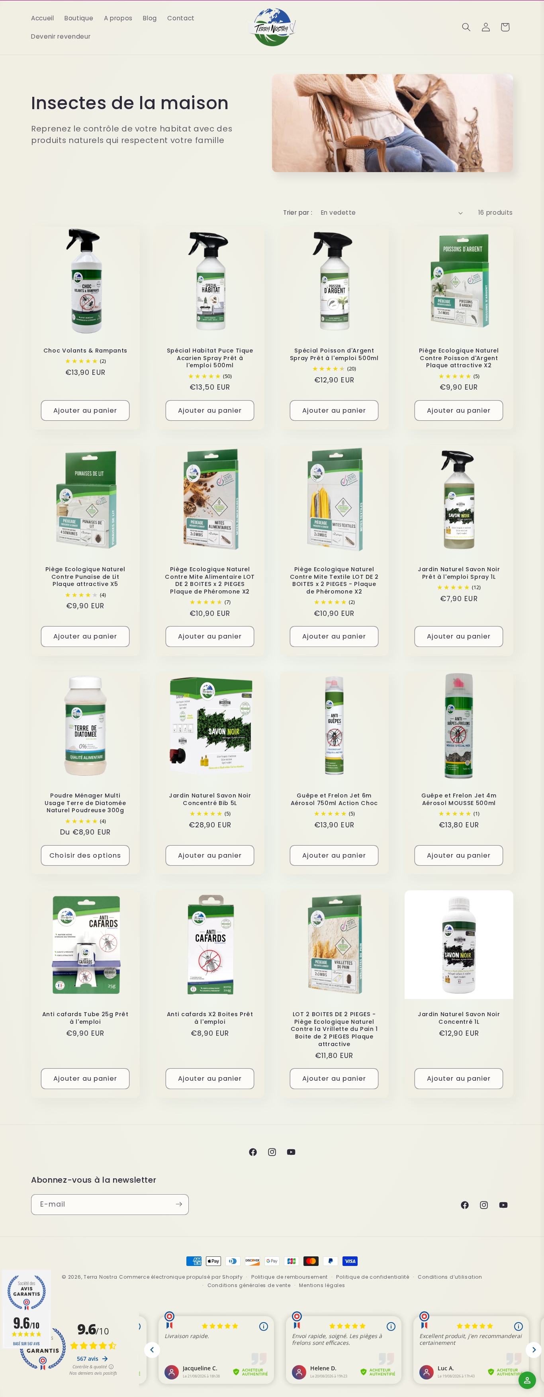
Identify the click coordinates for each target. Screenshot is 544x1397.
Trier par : (297, 212)
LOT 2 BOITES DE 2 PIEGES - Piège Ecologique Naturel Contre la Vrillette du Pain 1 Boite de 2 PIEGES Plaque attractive (334, 1029)
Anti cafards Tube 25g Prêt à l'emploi (85, 1018)
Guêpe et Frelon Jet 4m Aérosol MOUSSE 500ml (458, 799)
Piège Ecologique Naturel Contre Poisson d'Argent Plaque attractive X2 (459, 358)
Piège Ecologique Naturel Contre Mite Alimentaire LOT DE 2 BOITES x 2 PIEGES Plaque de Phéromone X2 (210, 580)
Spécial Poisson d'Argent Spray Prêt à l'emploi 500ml (334, 354)
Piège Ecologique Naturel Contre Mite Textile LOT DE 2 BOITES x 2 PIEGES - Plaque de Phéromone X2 (334, 580)
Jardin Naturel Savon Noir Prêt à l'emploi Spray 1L (459, 573)
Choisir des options (85, 855)
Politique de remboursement (289, 1277)
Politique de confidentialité (372, 1277)
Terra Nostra (100, 1277)
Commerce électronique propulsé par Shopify (181, 1277)
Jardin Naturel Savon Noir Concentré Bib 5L (210, 799)
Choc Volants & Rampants (85, 351)
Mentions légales (322, 1285)
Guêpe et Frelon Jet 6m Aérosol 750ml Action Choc (334, 799)
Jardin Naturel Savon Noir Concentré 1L (459, 1018)
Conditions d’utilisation (450, 1277)
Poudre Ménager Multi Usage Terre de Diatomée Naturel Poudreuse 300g (85, 803)
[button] (466, 27)
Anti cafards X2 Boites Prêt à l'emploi (209, 1018)
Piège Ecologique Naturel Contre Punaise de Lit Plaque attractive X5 (85, 577)
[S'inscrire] (178, 1204)
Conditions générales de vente (249, 1285)
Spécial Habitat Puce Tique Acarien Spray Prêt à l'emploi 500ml (209, 358)
